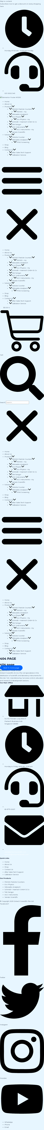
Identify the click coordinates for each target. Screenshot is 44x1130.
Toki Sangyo (16, 124)
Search (2, 402)
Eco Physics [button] (16, 117)
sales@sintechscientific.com (15, 852)
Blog (6, 147)
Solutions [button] (8, 135)
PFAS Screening (22, 142)
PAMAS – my (21, 112)
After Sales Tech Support (21, 152)
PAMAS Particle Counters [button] (22, 109)
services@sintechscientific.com (17, 854)
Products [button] (8, 107)
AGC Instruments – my (25, 129)
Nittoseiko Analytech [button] (20, 140)
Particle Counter (18, 137)
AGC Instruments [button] (18, 127)
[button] (13, 107)
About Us (8, 104)
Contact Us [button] (9, 150)
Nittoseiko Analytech (20, 114)
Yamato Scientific (18, 132)
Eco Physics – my (23, 119)
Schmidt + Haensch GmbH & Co (24, 122)
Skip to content (6, 1)
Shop (7, 145)
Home (7, 101)
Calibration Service (19, 155)
